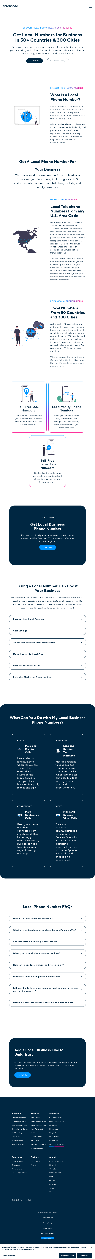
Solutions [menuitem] (17, 1157)
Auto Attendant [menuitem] (37, 1129)
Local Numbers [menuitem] (36, 1136)
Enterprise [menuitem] (16, 1165)
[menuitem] (37, 1148)
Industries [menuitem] (54, 1113)
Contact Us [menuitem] (53, 1192)
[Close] (91, 1247)
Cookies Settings (9, 1255)
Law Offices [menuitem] (54, 1136)
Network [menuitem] (52, 1165)
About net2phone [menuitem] (56, 1161)
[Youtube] (25, 1200)
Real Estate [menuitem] (53, 1140)
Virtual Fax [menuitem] (35, 1140)
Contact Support (47, 1238)
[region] (47, 1251)
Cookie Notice (47, 1228)
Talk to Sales (35, 60)
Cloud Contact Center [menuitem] (20, 1125)
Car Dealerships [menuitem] (55, 1117)
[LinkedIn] (13, 1200)
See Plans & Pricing (57, 60)
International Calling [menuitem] (38, 1121)
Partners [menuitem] (35, 1157)
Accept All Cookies (67, 1255)
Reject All (84, 1255)
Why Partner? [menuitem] (36, 1161)
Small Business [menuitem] (17, 1161)
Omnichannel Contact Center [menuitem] (20, 1129)
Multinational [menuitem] (17, 1169)
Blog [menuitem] (51, 1176)
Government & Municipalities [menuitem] (57, 1121)
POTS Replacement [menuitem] (19, 1173)
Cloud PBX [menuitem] (16, 1136)
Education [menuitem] (53, 1125)
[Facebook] (17, 1200)
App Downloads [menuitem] (18, 1144)
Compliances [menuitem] (54, 1169)
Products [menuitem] (16, 1113)
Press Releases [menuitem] (55, 1173)
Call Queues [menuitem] (35, 1133)
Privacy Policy (47, 1223)
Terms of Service (47, 1218)
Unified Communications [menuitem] (20, 1117)
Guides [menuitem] (52, 1180)
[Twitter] (21, 1200)
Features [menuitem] (35, 1113)
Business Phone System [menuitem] (20, 1121)
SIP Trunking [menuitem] (17, 1133)
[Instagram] (29, 1200)
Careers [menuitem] (52, 1188)
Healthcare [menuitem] (53, 1129)
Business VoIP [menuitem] (17, 1140)
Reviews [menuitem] (52, 1184)
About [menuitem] (52, 1157)
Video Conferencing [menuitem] (38, 1125)
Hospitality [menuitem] (53, 1133)
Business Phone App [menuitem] (38, 1144)
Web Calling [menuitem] (35, 1117)
